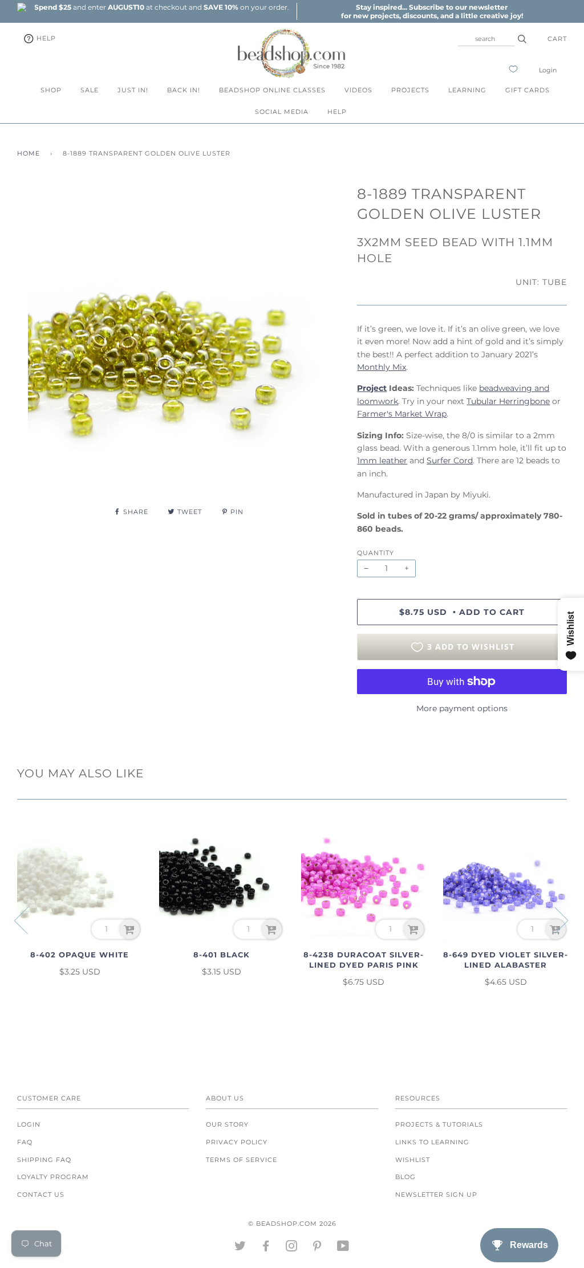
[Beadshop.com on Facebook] (266, 1248)
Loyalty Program (53, 1177)
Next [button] (554, 919)
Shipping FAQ (44, 1160)
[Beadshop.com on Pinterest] (317, 1248)
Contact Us (40, 1194)
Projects (410, 90)
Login (548, 70)
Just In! (132, 90)
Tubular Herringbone (508, 401)
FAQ (25, 1142)
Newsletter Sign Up (436, 1194)
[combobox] (486, 38)
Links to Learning (432, 1142)
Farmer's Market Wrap (402, 414)
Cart (557, 39)
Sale (89, 90)
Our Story (227, 1124)
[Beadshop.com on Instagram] (292, 1248)
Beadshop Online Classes (272, 90)
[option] (161, 7)
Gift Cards (527, 90)
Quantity (375, 553)
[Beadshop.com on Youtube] (343, 1248)
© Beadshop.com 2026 (292, 1224)
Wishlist (412, 1160)
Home (28, 153)
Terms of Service (241, 1160)
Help (45, 38)
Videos (358, 90)
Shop (51, 90)
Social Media (282, 112)
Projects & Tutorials (439, 1124)
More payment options (462, 708)
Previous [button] (28, 919)
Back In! (183, 90)
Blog (405, 1177)
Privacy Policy (236, 1142)
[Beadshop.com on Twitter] (240, 1248)
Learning (467, 90)
